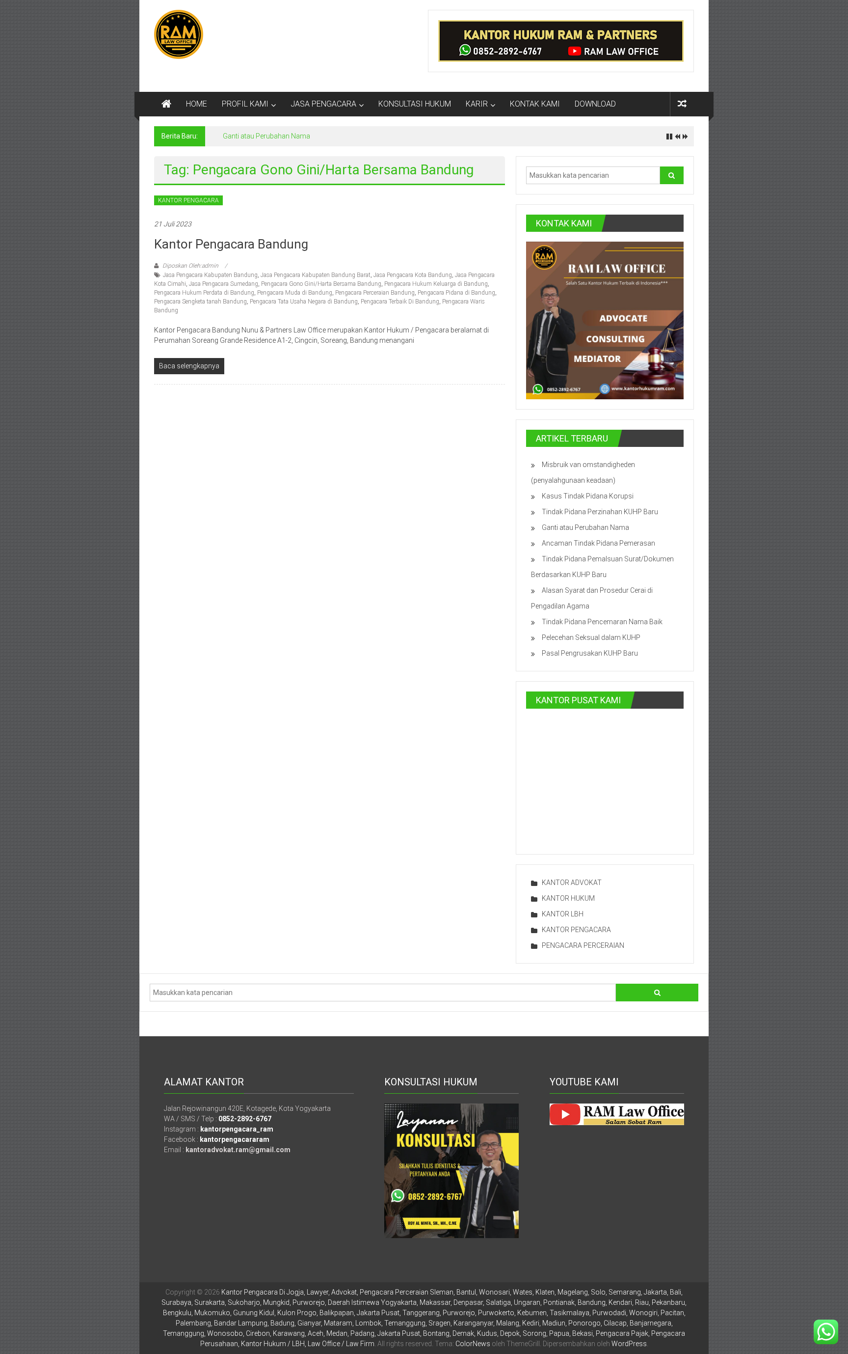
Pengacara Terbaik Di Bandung (400, 301)
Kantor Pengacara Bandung (231, 244)
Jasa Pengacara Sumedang (223, 283)
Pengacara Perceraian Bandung (375, 292)
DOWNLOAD (595, 104)
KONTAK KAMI (535, 104)
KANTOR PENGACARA (188, 200)
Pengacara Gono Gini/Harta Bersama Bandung (321, 283)
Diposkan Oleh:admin (190, 265)
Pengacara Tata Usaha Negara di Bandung (304, 301)
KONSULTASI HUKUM (414, 104)
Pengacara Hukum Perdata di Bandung (204, 292)
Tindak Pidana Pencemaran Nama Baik (602, 622)
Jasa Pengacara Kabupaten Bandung (210, 275)
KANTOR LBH (562, 914)
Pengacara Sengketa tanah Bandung (200, 301)
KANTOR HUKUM (568, 898)
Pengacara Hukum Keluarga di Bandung (436, 283)
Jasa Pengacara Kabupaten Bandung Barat (316, 275)
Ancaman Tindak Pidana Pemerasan (598, 543)
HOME (196, 104)
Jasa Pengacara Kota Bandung (412, 275)
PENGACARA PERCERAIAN (583, 945)
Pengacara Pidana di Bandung (456, 292)
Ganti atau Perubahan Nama (266, 136)
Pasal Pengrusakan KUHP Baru (590, 653)
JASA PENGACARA (323, 104)
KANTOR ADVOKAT (572, 882)
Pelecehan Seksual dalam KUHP (591, 637)
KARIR (477, 104)
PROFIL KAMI (245, 104)
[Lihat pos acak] (682, 104)
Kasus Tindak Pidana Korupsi (588, 496)
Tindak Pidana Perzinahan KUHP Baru (600, 512)
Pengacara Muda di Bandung (294, 292)
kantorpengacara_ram (236, 1129)
